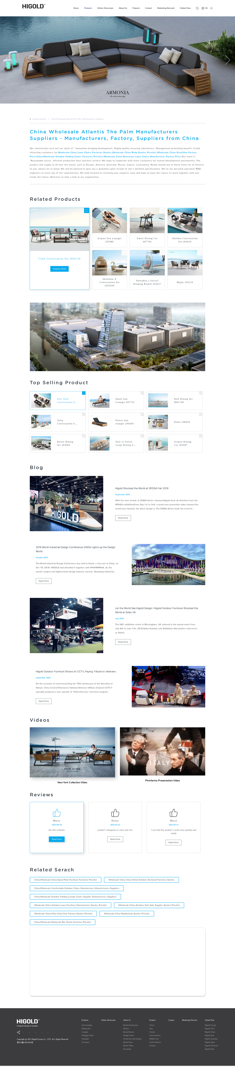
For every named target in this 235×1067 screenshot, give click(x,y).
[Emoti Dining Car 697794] (162, 210)
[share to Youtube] (30, 1032)
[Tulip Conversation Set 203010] (83, 414)
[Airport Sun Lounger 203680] (124, 210)
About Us (123, 8)
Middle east (154, 1039)
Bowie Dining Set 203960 (65, 443)
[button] (7, 60)
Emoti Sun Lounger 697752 (125, 400)
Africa (151, 1025)
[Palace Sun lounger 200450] (142, 414)
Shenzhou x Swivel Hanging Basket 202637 (147, 282)
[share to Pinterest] (55, 1032)
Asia (151, 1029)
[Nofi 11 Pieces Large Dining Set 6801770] (142, 436)
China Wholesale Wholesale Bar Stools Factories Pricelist (62, 922)
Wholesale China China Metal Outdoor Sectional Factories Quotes (141, 879)
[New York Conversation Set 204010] (83, 393)
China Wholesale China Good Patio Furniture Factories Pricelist (65, 879)
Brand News (128, 1042)
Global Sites (185, 8)
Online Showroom (105, 8)
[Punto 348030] (200, 414)
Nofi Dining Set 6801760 (183, 400)
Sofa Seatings (87, 1025)
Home (76, 8)
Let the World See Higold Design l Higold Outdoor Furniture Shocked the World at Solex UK (156, 610)
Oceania (152, 1046)
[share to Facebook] (24, 1032)
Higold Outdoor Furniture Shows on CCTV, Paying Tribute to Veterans (76, 671)
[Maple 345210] (199, 252)
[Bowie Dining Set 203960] (83, 436)
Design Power (128, 1035)
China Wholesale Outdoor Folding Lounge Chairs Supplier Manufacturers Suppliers (75, 896)
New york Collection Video (72, 782)
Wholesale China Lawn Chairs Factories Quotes (84, 152)
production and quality (132, 1039)
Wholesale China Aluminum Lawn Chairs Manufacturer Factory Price (142, 156)
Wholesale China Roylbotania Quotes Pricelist (127, 913)
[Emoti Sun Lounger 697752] (142, 393)
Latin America (154, 1035)
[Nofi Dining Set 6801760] (200, 393)
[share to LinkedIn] (36, 1032)
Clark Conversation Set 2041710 (59, 258)
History (126, 1029)
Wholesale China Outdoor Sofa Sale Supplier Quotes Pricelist (149, 905)
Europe (152, 1032)
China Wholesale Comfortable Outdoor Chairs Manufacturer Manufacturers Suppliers (76, 888)
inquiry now (59, 269)
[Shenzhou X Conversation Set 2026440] (124, 252)
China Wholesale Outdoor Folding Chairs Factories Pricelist (69, 156)
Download (127, 1049)
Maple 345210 (185, 282)
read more (123, 518)
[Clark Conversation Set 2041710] (86, 210)
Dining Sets (86, 1029)
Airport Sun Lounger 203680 (109, 240)
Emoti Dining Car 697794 (147, 240)
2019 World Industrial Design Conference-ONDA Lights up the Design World (75, 549)
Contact (148, 8)
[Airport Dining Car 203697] (200, 436)
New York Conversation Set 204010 (67, 401)
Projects (136, 8)
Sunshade (85, 1039)
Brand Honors (128, 1032)
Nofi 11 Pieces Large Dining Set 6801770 (126, 444)
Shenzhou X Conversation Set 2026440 (110, 282)
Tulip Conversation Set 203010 (67, 422)
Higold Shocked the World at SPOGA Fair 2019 (141, 488)
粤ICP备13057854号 (25, 1042)
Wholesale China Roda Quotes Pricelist (134, 152)
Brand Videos (128, 1046)
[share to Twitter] (43, 1032)
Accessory (85, 1042)
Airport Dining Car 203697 (182, 443)
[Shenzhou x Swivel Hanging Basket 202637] (162, 252)
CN (206, 8)
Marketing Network (165, 8)
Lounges (85, 1032)
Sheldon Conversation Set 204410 (185, 240)
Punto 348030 (182, 422)
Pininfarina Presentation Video (162, 780)
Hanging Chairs (88, 1035)
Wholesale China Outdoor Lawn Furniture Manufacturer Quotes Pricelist (70, 905)
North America (155, 1042)
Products (88, 8)
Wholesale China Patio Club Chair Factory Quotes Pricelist (63, 913)
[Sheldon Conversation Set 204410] (199, 210)
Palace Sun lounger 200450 (125, 422)
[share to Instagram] (49, 1032)
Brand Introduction (130, 1025)
